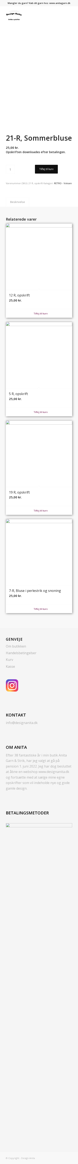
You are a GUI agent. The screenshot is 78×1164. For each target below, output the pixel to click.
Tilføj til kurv (46, 169)
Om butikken (16, 646)
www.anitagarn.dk (59, 3)
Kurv (9, 659)
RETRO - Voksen (63, 183)
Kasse (10, 666)
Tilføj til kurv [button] (40, 313)
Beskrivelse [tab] (17, 202)
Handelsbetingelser (21, 653)
